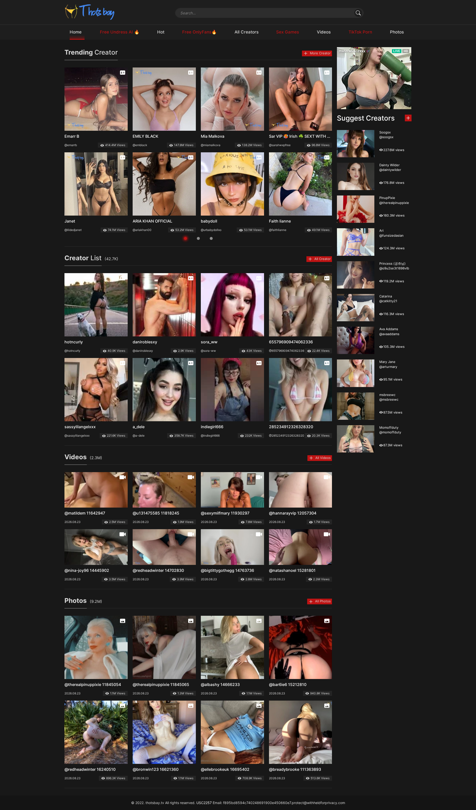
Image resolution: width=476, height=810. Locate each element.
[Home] (90, 12)
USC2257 (204, 803)
